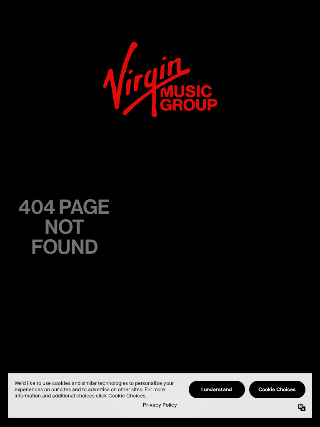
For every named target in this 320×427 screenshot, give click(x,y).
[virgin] (160, 44)
